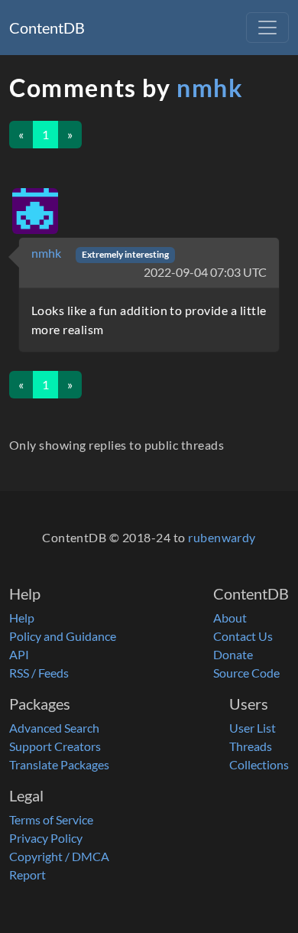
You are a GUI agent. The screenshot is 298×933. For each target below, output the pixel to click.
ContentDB (47, 27)
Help (21, 617)
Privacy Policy (46, 838)
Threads (250, 746)
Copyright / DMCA (59, 856)
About (230, 617)
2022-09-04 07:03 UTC (205, 272)
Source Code (246, 672)
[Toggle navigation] (267, 27)
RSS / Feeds (39, 672)
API (19, 654)
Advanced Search (54, 727)
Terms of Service (51, 819)
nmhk (210, 87)
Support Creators (55, 746)
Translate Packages (59, 764)
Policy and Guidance (62, 636)
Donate (233, 654)
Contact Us (243, 636)
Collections (259, 764)
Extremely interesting (125, 254)
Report (27, 874)
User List (252, 727)
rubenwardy (222, 537)
